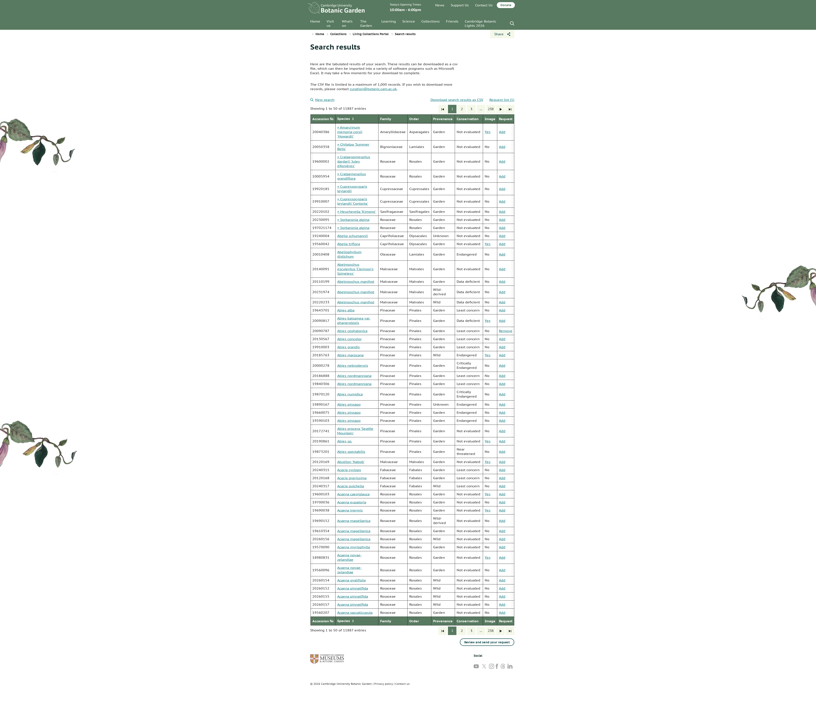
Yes (487, 132)
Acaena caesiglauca (353, 494)
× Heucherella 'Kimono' (356, 211)
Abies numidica (350, 394)
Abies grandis (348, 347)
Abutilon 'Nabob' (350, 462)
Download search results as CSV (457, 100)
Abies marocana (350, 355)
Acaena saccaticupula (355, 612)
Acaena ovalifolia (351, 580)
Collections (430, 21)
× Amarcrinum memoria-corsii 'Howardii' (349, 131)
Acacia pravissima (352, 478)
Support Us (460, 5)
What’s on (347, 23)
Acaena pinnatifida (352, 588)
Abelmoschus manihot (355, 281)
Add (502, 132)
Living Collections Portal (371, 34)
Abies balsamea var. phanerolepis (353, 320)
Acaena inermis (350, 510)
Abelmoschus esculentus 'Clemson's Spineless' (355, 269)
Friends (452, 21)
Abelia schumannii (352, 236)
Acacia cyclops (349, 470)
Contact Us (484, 5)
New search (324, 100)
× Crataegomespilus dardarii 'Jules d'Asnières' (353, 161)
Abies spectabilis (351, 451)
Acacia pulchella (350, 486)
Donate (505, 5)
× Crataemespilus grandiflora (351, 176)
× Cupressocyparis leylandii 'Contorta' (352, 201)
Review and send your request (487, 642)
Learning (388, 21)
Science (408, 21)
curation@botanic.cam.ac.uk (373, 89)
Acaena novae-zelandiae (349, 557)
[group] (412, 369)
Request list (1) (501, 100)
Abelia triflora (348, 244)
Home (315, 21)
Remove (505, 331)
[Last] (510, 109)
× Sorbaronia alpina (353, 219)
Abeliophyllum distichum (349, 254)
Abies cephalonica (352, 331)
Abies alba (345, 310)
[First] (442, 109)
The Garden (366, 23)
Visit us (330, 23)
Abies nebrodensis (352, 365)
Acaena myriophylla (353, 547)
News (439, 5)
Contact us (402, 684)
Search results (335, 46)
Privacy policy (383, 684)
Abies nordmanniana (354, 376)
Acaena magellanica (353, 521)
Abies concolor (349, 339)
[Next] (500, 109)
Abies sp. (344, 441)
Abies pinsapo (349, 404)
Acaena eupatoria (351, 502)
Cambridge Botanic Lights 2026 (480, 23)
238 (491, 109)
